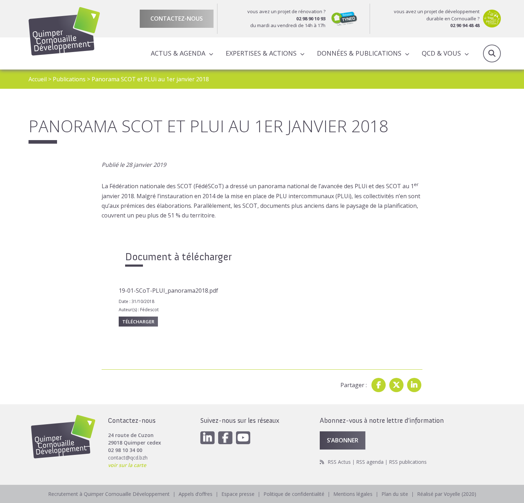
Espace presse (238, 494)
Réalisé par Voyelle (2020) (446, 494)
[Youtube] (243, 437)
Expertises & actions (261, 53)
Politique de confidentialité (293, 494)
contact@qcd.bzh (128, 457)
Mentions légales (353, 494)
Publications (69, 79)
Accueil (38, 79)
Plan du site (394, 494)
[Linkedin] (414, 385)
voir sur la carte (127, 465)
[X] (396, 385)
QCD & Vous (441, 53)
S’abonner (342, 440)
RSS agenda (370, 461)
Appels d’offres (195, 494)
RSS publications (408, 461)
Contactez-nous (176, 18)
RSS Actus (339, 461)
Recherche (492, 53)
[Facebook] (378, 385)
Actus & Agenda (178, 53)
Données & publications (359, 53)
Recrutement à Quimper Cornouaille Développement (109, 494)
